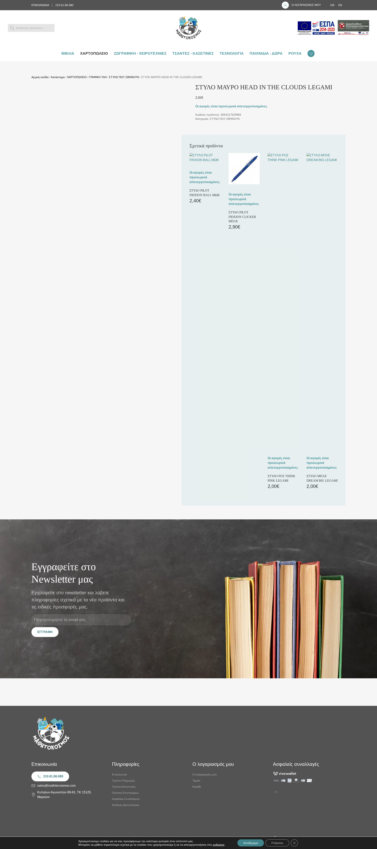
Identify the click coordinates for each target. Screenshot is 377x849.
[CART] (311, 53)
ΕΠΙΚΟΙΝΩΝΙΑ (40, 5)
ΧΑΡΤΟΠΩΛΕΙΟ (77, 77)
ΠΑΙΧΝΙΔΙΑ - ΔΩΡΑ (266, 53)
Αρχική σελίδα (39, 77)
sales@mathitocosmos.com (56, 785)
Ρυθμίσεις (277, 842)
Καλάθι (196, 786)
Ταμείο (196, 780)
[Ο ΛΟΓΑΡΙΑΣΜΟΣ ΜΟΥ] (285, 5)
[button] (275, 792)
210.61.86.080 (64, 5)
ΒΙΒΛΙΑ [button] (67, 53)
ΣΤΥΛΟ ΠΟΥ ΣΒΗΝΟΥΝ (124, 77)
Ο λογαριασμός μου (204, 774)
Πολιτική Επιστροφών (125, 792)
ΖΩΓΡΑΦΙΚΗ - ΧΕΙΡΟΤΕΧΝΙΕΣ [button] (140, 53)
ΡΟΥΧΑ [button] (295, 53)
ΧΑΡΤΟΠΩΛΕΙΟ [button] (94, 53)
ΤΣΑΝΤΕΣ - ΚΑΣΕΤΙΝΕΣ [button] (193, 53)
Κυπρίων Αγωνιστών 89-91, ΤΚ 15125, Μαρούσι (64, 795)
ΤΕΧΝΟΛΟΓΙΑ (232, 53)
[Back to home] (188, 28)
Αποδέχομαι (250, 842)
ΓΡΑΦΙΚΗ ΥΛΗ (98, 77)
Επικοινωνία (119, 774)
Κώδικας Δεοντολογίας (125, 805)
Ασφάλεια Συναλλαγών (126, 798)
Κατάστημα (58, 77)
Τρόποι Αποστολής (124, 786)
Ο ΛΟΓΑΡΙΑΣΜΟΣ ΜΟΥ (306, 4)
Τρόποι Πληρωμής (123, 780)
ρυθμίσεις (219, 844)
